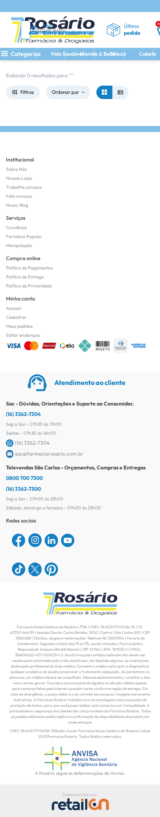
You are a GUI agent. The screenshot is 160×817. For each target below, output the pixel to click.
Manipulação (19, 245)
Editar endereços (23, 335)
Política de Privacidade (29, 286)
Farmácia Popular (24, 236)
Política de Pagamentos (29, 268)
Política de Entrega (25, 277)
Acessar (14, 308)
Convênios (16, 227)
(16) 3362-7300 (23, 488)
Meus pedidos (19, 326)
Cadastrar (16, 317)
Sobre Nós (16, 169)
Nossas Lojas (19, 178)
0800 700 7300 (24, 478)
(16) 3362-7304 (23, 414)
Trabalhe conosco (24, 187)
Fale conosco (19, 196)
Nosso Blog (17, 205)
